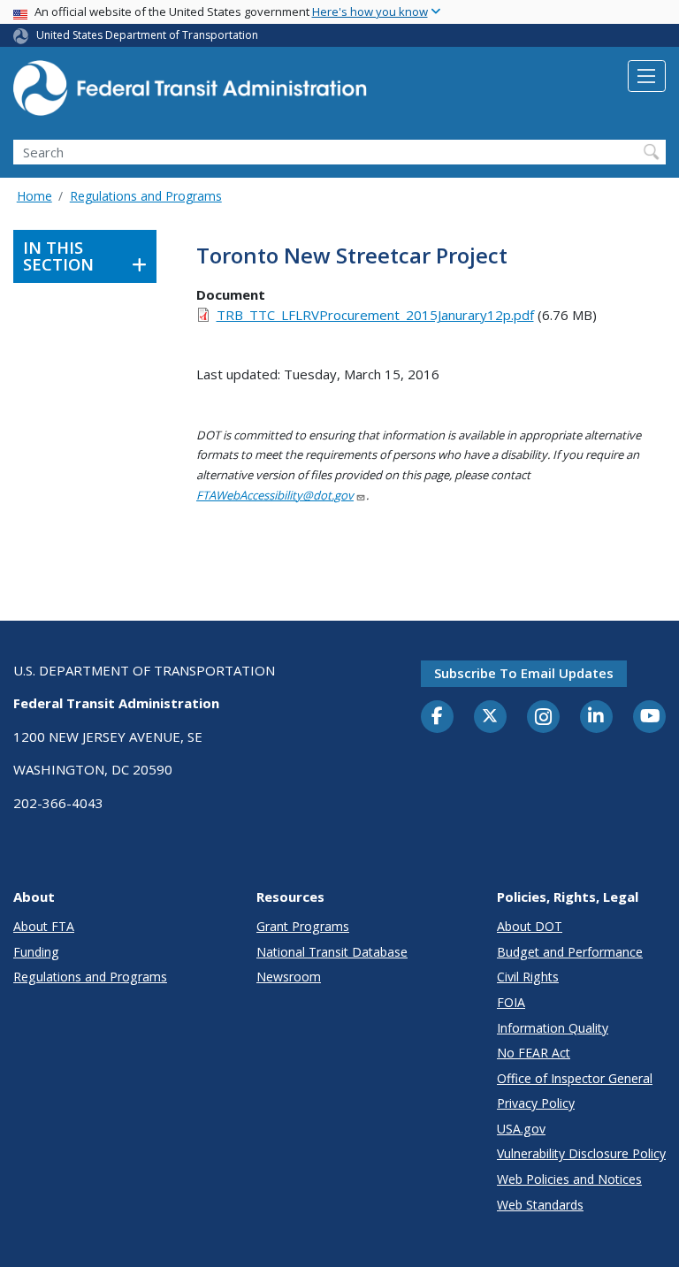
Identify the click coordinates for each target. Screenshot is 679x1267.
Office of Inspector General (574, 1078)
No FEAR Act (533, 1052)
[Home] (190, 93)
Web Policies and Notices (569, 1179)
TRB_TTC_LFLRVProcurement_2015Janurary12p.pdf (375, 315)
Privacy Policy (536, 1103)
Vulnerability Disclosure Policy (581, 1153)
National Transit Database (332, 951)
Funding (36, 951)
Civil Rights (528, 976)
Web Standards (540, 1204)
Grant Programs (302, 926)
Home (34, 195)
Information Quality (552, 1027)
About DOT (529, 926)
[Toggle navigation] (647, 76)
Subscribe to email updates (524, 673)
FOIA (511, 1002)
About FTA (43, 926)
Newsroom (288, 976)
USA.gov (521, 1128)
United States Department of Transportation (147, 34)
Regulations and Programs (146, 195)
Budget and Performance (570, 951)
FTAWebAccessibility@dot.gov (275, 495)
